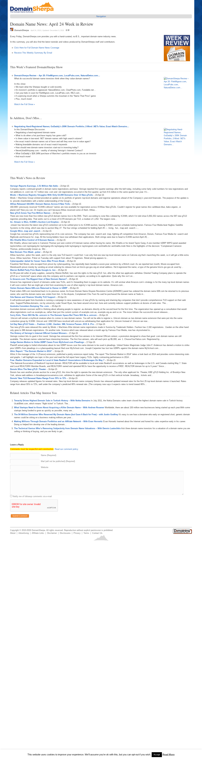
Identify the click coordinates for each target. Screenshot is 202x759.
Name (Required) (48, 455)
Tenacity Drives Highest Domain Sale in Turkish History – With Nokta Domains (52, 400)
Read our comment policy (66, 449)
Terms (86, 533)
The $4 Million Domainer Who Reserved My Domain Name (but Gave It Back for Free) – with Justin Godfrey (66, 414)
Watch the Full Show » (24, 104)
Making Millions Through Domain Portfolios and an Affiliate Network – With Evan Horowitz (58, 421)
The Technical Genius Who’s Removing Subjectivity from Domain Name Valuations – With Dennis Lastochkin (67, 428)
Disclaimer (52, 533)
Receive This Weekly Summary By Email (33, 53)
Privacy (77, 533)
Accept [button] (157, 754)
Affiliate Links (38, 533)
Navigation (101, 16)
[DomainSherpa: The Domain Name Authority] (32, 13)
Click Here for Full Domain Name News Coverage (36, 47)
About (12, 533)
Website (44, 467)
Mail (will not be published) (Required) (58, 461)
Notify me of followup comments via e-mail (32, 496)
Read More (169, 754)
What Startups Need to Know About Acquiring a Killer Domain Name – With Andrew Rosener (59, 407)
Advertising (23, 533)
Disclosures (65, 533)
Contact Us (97, 533)
